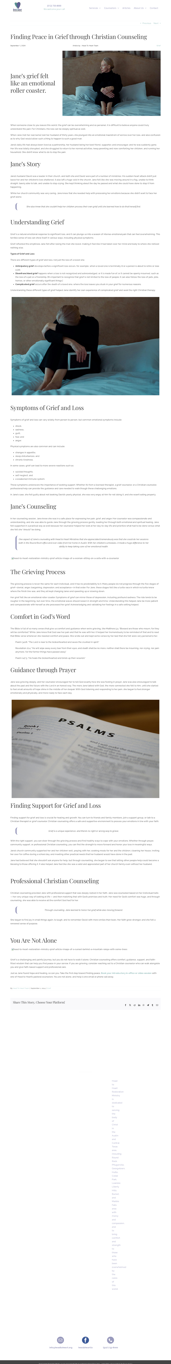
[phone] (110, 1340)
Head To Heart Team (21, 988)
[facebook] (85, 1340)
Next (156, 23)
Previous (146, 23)
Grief (159, 46)
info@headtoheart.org (60, 1347)
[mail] (60, 1340)
